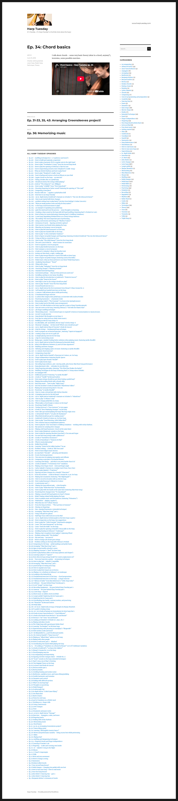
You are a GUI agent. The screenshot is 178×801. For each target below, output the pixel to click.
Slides (123, 203)
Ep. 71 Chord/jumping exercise (39, 652)
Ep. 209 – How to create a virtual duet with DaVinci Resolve (48, 392)
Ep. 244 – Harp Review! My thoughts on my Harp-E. (46, 316)
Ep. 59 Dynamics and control (38, 678)
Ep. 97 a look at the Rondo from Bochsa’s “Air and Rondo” (48, 615)
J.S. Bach (124, 158)
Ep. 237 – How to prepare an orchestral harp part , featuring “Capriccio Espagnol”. (56, 331)
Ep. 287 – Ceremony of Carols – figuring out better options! (48, 223)
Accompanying (126, 64)
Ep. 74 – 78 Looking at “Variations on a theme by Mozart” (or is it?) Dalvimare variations (58, 646)
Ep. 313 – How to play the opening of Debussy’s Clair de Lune (48, 167)
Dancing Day (126, 101)
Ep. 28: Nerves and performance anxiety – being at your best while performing (54, 733)
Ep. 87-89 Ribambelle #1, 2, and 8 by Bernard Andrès (46, 633)
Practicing (125, 188)
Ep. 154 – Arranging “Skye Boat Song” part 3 (43, 511)
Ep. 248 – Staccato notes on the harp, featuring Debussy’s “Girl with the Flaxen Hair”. (57, 307)
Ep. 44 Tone (32, 709)
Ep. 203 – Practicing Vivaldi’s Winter (41, 405)
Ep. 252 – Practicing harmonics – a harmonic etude (46, 299)
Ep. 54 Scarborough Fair (36, 689)
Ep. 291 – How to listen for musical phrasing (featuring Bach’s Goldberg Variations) (56, 214)
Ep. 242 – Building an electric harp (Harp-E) (43, 320)
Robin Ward (125, 199)
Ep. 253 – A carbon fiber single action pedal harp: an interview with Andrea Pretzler (56, 297)
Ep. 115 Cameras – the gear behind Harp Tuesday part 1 (46, 589)
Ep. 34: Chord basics (35, 724)
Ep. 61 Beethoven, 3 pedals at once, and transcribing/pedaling (49, 674)
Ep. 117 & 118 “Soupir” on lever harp (40, 585)
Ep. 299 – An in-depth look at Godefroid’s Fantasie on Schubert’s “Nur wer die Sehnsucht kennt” (61, 197)
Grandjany (125, 136)
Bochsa (124, 82)
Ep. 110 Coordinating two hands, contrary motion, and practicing (50, 600)
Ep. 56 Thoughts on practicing (39, 685)
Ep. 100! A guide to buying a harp (39, 609)
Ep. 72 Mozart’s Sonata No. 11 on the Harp (42, 650)
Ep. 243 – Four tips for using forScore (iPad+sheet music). (48, 318)
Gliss (123, 132)
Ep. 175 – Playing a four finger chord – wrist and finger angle (49, 466)
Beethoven (125, 75)
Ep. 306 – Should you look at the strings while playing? (47, 182)
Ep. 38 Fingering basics (36, 717)
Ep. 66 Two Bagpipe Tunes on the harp (41, 663)
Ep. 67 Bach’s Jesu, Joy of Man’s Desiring (42, 661)
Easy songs (125, 108)
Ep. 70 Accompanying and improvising (41, 654)
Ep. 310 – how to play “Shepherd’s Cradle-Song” (45, 173)
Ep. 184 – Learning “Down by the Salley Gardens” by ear (47, 446)
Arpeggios (125, 71)
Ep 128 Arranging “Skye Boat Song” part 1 (42, 563)
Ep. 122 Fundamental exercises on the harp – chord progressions (50, 576)
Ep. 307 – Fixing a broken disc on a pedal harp (44, 180)
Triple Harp (125, 218)
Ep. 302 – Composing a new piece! (40, 190)
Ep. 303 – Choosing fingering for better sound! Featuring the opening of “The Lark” (56, 188)
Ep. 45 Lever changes (36, 707)
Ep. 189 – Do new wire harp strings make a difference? (46, 435)
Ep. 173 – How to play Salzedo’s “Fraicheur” (43, 470)
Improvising (126, 151)
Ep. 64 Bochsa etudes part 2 (38, 667)
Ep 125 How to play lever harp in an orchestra (43, 570)
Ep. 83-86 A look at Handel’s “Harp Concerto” (44, 635)
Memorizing (126, 171)
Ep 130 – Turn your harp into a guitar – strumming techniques (49, 559)
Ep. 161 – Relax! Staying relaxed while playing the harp (46, 496)
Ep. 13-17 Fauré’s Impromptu (38, 752)
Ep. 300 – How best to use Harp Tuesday (42, 195)
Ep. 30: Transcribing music (37, 728)
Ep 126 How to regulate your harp (40, 568)
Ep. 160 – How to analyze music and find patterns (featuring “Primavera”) (53, 498)
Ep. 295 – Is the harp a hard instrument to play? (44, 206)
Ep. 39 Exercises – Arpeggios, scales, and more (44, 715)
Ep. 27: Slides (33, 735)
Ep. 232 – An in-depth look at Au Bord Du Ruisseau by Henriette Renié (51, 342)
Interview (125, 155)
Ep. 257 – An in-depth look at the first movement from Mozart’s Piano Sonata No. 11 (56, 288)
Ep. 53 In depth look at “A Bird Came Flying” (43, 691)
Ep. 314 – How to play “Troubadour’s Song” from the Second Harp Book (52, 164)
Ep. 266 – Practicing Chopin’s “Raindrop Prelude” (45, 268)
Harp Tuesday (37, 29)
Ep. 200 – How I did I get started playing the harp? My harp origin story (52, 412)
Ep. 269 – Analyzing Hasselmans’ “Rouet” (43, 262)
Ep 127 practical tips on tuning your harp (42, 566)
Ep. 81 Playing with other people (39, 639)
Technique (30, 65)
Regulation (125, 194)
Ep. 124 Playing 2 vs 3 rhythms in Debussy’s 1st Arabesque (48, 572)
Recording (125, 192)
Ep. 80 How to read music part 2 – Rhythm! (43, 641)
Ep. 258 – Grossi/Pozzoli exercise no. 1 (41, 286)
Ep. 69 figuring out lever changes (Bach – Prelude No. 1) (47, 657)
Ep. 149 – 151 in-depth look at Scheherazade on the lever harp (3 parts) (52, 518)
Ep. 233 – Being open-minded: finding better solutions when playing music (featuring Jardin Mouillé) (62, 340)
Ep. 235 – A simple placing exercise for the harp (44, 336)
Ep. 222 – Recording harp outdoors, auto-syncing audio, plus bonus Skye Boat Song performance (61, 364)
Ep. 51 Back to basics (35, 696)
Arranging (125, 73)
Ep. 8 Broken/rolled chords (37, 763)
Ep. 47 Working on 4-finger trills (39, 702)
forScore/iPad (126, 125)
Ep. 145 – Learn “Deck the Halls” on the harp (43, 527)
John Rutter (125, 160)
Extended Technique (128, 114)
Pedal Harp (39, 63)
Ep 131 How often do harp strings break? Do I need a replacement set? (51, 557)
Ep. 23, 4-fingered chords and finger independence (45, 741)
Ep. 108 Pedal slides (35, 605)
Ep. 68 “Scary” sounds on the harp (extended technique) (47, 659)
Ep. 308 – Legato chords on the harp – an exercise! (45, 177)
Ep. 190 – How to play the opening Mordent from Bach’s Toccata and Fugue (53, 433)
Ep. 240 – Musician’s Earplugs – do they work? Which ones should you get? (53, 325)
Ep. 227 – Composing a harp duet (39, 353)
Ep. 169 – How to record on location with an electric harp (47, 479)
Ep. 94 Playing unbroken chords (39, 622)
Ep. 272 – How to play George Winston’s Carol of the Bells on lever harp (52, 255)
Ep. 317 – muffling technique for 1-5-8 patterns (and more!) (49, 158)
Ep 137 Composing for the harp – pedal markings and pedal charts (50, 544)
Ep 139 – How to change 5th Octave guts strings (44, 540)
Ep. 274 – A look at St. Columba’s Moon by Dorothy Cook (47, 251)
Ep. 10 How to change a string (38, 759)
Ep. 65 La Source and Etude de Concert (41, 665)
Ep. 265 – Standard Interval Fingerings (41, 271)
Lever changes (126, 162)
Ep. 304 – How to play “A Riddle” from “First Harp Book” (47, 186)
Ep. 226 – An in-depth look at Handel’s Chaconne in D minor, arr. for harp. (53, 355)
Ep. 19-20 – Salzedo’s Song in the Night (42, 748)
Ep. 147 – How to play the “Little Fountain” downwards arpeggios (50, 522)
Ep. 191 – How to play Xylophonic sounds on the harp (46, 431)
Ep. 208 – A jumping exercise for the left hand (44, 394)
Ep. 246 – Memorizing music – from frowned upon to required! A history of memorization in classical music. (64, 312)
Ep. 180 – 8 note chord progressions (41, 455)
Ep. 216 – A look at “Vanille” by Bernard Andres (44, 377)
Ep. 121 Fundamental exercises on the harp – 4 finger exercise (49, 579)
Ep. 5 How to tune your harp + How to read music (45, 769)
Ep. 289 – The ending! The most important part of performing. (49, 219)
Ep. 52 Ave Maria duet (36, 694)
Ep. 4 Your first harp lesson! (38, 772)
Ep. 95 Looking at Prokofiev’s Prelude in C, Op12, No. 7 (46, 620)
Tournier (124, 212)
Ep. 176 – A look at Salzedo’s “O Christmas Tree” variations (48, 464)
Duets (123, 103)
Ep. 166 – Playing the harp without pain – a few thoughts (47, 485)
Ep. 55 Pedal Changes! (36, 687)
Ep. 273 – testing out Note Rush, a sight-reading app (46, 253)
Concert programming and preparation (134, 97)
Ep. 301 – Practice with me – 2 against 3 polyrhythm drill (47, 193)
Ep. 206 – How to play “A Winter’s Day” (42, 399)
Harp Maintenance (128, 142)
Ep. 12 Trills (32, 754)
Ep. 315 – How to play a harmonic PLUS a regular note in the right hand (52, 162)
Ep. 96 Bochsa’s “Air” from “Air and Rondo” (43, 618)
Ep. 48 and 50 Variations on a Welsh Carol (42, 700)
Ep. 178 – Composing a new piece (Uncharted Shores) (46, 459)
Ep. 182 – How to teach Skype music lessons (43, 451)
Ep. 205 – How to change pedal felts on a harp (44, 401)
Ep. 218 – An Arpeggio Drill (37, 373)
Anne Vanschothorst (128, 69)
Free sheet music (127, 127)
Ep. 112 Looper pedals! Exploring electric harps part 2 (46, 596)
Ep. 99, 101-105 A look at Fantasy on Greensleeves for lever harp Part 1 (51, 611)
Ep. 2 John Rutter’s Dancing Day (39, 776)
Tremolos (125, 214)
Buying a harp (126, 86)
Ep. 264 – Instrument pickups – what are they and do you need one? (51, 273)
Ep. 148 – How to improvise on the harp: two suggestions (47, 520)
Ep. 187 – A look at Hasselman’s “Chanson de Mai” (45, 440)
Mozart (124, 175)
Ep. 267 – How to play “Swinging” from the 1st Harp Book (48, 266)
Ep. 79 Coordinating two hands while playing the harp (46, 644)
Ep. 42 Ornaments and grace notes (40, 711)
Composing (125, 95)
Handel (124, 138)
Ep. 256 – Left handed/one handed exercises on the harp (47, 290)
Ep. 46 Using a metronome (37, 704)
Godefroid (125, 134)
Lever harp (30, 63)
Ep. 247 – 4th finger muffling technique (42, 310)
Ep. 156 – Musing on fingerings (39, 507)
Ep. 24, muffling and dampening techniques (43, 739)
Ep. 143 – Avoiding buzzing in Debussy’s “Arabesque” (46, 531)
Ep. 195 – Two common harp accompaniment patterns (47, 422)
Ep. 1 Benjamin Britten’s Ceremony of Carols (43, 778)
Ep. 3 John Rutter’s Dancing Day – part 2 (42, 774)
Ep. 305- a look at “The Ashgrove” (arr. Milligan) (45, 184)
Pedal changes (126, 179)
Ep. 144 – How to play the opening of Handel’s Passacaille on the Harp (52, 529)
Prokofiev (125, 190)
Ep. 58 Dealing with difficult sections (41, 681)
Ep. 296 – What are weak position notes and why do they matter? (50, 203)
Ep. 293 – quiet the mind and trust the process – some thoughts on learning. (54, 210)
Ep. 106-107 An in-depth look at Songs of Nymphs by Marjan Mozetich (52, 607)
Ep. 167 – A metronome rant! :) (39, 483)
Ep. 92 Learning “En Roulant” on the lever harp (44, 626)
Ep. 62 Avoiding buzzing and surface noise (42, 672)
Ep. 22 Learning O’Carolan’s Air (39, 743)
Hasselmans (126, 145)
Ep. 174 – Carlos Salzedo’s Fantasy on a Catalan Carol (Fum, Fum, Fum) (52, 468)
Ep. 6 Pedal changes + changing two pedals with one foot (47, 767)
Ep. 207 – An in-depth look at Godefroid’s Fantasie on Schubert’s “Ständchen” (55, 396)
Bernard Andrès (127, 79)
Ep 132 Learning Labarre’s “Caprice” (41, 555)
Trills (123, 216)
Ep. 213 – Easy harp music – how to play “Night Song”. (47, 383)
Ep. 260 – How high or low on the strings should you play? (48, 281)
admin (29, 55)
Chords (29, 61)
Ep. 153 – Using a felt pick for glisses (41, 514)
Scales (124, 201)
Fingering (125, 121)
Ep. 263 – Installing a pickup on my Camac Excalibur (46, 275)
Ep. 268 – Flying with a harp (38, 264)
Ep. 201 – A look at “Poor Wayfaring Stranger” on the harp (48, 409)
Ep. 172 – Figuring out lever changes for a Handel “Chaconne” (49, 472)
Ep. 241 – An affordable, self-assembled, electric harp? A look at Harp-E (52, 323)
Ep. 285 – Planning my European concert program (45, 227)
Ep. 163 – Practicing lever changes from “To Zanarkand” (47, 492)
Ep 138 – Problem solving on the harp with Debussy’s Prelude (49, 542)
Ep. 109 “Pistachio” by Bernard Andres (41, 602)
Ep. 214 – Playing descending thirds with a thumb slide (47, 381)
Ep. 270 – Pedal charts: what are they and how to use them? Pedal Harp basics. (54, 260)
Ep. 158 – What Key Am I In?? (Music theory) (43, 503)
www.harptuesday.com (141, 23)
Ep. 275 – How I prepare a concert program (43, 249)
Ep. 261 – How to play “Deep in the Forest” (43, 279)
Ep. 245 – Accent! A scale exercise (40, 314)
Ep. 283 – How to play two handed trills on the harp (45, 232)
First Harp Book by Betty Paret (131, 123)
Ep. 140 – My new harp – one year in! (41, 537)
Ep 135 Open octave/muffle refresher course (43, 548)
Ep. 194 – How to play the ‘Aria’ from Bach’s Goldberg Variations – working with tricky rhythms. (61, 425)
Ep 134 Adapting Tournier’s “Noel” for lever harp (45, 550)
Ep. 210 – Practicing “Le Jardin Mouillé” (42, 390)
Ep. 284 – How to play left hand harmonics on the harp (47, 229)
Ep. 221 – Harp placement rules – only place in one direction (48, 366)
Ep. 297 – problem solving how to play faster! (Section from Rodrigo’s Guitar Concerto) (57, 201)
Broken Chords (126, 84)
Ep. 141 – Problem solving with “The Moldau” (44, 535)
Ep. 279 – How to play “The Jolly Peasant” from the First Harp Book (51, 240)
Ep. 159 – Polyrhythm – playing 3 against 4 (43, 501)
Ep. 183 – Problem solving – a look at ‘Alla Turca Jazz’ (46, 448)
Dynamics (125, 105)
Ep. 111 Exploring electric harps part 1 (41, 598)
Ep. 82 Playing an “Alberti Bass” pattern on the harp (46, 637)
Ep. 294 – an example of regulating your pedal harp (45, 208)
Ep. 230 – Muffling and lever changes (41, 347)
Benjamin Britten (127, 77)
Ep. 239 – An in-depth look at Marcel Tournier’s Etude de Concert (50, 327)
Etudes (124, 112)
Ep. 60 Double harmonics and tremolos (41, 676)
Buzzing (124, 88)
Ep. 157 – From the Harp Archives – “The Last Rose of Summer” (50, 505)
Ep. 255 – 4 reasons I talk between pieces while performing (48, 292)
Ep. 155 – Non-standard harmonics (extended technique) (48, 509)
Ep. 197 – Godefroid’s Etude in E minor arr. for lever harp (47, 418)
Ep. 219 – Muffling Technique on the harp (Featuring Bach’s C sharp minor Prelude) (56, 370)
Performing (125, 186)
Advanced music (127, 66)
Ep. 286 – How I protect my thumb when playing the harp (48, 225)
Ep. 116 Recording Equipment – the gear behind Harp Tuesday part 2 (51, 587)
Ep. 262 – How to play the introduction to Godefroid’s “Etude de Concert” (53, 277)
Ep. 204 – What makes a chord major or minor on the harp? (48, 403)
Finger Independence (129, 118)
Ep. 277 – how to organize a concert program (43, 245)
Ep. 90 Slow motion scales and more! (41, 631)
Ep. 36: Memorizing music (37, 722)
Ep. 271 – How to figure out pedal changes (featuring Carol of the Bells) (52, 258)
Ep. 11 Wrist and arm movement (39, 756)
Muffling (124, 177)
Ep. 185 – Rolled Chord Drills (38, 444)
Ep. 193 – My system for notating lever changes (44, 427)
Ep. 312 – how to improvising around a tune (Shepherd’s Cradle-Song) (52, 169)
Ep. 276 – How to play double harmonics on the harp (46, 247)
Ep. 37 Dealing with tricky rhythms (40, 720)
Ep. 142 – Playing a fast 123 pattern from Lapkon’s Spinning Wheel (50, 533)
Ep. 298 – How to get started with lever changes (44, 199)
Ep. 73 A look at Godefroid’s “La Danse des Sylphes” (46, 648)
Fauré (123, 116)
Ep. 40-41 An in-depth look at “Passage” (42, 713)
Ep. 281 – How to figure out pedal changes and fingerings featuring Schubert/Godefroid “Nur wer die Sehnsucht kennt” (68, 236)
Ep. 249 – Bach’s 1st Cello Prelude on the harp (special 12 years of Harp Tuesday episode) (58, 305)
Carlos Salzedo (126, 90)
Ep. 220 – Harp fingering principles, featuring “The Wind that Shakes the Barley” (55, 368)
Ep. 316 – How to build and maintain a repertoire (44, 160)
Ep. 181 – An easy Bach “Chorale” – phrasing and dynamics (48, 453)
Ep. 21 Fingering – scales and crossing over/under (45, 746)
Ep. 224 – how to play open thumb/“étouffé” (43, 360)
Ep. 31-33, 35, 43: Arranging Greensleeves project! (45, 726)
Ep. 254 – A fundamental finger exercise (42, 294)
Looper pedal (126, 166)
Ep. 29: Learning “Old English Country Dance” (44, 730)
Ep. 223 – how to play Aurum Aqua (40, 362)
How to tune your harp (129, 149)
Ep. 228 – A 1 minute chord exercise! (41, 351)
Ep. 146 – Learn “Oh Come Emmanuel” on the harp (45, 524)
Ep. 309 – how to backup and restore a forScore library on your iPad (51, 175)
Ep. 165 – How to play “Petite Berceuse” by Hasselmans (47, 487)
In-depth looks (127, 153)
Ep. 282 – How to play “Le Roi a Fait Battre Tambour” (46, 234)
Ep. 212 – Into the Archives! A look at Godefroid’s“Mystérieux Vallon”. (52, 386)
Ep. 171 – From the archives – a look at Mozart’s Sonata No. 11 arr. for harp (53, 474)
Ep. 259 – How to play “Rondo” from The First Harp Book (48, 284)
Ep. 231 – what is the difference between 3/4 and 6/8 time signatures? (51, 344)
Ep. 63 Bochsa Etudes (36, 670)
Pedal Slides (125, 184)
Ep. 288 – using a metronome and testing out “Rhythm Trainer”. (50, 221)
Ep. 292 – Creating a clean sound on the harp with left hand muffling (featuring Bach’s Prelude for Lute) (63, 212)
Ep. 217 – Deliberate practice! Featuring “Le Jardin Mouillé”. (48, 375)
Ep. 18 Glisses (33, 750)
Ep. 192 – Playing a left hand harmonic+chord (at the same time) (50, 429)
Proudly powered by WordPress (48, 792)
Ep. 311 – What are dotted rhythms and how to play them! (47, 171)
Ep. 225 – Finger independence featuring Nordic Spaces (47, 357)
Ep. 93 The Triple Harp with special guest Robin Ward (46, 624)
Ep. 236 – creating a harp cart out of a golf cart (44, 334)
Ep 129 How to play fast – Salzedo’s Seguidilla (44, 561)
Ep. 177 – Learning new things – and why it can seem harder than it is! (52, 461)
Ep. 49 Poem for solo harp (37, 698)
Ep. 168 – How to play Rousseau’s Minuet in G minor (46, 481)
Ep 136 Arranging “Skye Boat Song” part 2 (42, 546)
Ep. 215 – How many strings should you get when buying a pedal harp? (52, 379)
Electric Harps (126, 110)
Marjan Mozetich (127, 168)
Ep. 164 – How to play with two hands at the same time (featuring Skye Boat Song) (56, 490)
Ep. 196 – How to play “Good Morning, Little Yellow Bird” (48, 420)
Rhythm (124, 197)
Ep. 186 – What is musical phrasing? (41, 442)
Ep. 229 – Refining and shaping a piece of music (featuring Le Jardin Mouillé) (54, 349)
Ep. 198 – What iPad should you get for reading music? (46, 416)
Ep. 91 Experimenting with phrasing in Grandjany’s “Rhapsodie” (50, 628)
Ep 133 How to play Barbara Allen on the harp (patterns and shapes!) (51, 553)
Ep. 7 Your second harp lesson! (39, 765)
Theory (37, 65)
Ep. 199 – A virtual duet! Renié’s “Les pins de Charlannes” (48, 414)
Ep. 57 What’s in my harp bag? (39, 683)
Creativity (125, 99)
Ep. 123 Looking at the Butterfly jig (40, 574)
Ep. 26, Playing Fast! (35, 737)
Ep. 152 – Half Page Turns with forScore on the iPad (46, 516)
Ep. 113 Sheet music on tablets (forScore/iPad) (44, 594)
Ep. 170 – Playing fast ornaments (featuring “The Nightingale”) (50, 477)
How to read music (128, 147)
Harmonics (125, 140)
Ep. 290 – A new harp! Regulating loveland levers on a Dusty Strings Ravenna (54, 216)
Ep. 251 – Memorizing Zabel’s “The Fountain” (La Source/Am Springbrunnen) (55, 301)
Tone (123, 210)
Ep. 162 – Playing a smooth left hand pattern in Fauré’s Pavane (49, 494)
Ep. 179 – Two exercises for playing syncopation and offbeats (49, 457)
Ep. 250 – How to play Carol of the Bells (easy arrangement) (48, 303)
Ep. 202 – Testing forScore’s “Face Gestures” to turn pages (48, 407)
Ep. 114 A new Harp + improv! (38, 592)
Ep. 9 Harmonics (34, 761)
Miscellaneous (126, 173)
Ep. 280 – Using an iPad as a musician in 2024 (44, 238)
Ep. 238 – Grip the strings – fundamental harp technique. (47, 329)
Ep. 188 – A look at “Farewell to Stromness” (43, 438)
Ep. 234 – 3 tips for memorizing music (41, 338)
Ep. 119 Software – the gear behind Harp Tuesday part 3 (47, 583)
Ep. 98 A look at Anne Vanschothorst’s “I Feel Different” (47, 613)
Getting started (38, 61)
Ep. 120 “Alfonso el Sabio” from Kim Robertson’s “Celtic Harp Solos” (51, 581)
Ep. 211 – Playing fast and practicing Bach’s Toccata (46, 388)
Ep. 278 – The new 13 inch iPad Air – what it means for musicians (50, 242)
